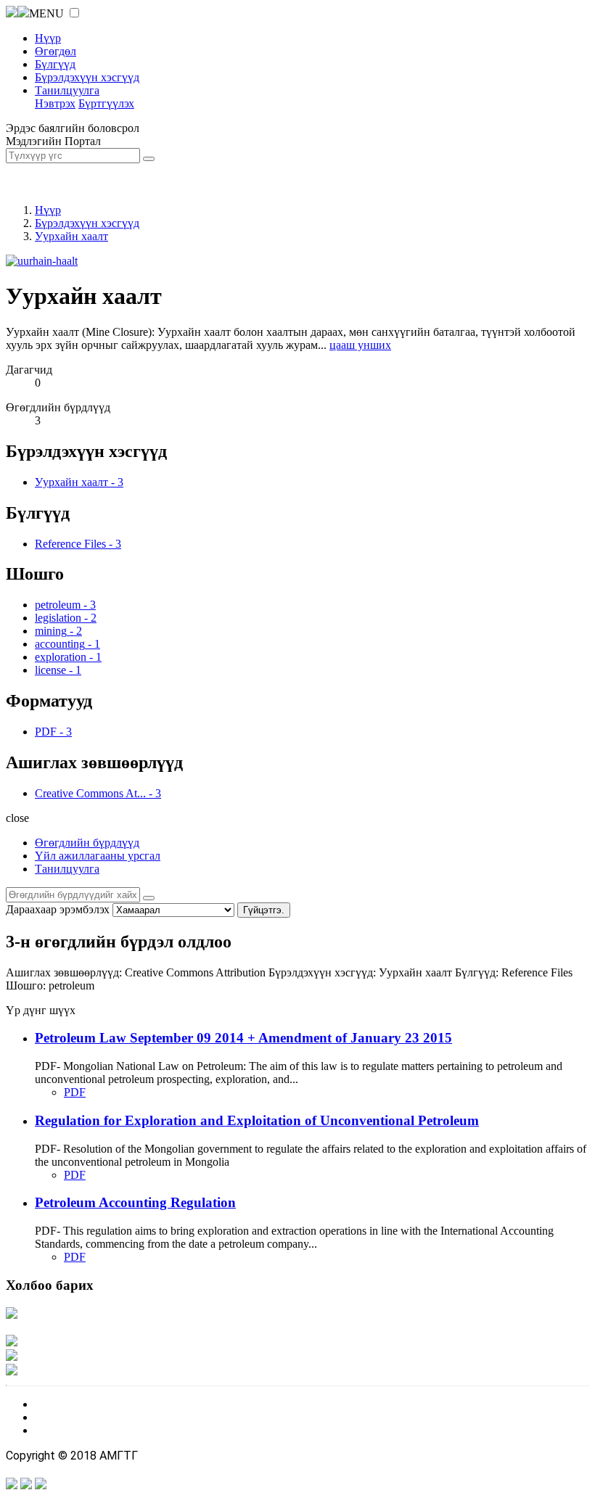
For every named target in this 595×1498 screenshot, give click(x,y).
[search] (149, 898)
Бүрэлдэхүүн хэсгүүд (87, 77)
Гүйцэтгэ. (263, 910)
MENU (46, 13)
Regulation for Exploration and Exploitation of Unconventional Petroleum (257, 1120)
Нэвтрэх (55, 103)
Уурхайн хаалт (71, 236)
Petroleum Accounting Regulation (135, 1202)
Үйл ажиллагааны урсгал (97, 855)
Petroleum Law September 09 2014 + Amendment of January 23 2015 (243, 1037)
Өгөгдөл (55, 51)
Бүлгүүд (55, 64)
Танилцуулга (67, 90)
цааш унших (360, 345)
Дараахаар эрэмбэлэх (58, 909)
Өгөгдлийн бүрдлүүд (87, 842)
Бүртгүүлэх (106, 103)
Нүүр (48, 38)
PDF (75, 1092)
